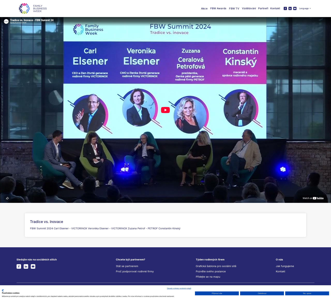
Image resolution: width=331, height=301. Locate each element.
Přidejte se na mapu (208, 276)
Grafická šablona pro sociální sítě (216, 266)
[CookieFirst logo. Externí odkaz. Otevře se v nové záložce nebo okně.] (3, 290)
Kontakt (275, 8)
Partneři (263, 8)
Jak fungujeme (285, 266)
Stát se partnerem (127, 266)
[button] (204, 8)
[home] (33, 8)
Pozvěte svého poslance (211, 271)
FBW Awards (218, 8)
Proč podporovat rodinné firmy (135, 271)
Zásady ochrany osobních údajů (179, 288)
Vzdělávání (249, 8)
